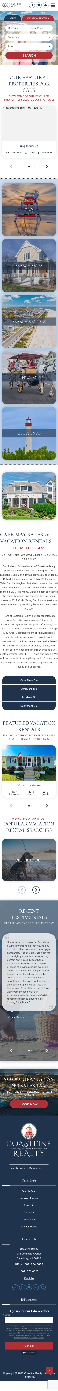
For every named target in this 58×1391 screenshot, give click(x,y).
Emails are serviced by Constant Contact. (29, 1337)
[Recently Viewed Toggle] (45, 5)
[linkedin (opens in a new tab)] (36, 1287)
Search (29, 55)
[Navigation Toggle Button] (53, 5)
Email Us (29, 1278)
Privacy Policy (29, 1226)
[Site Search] (32, 5)
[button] (47, 166)
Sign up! (29, 1345)
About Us (29, 1212)
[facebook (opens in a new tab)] (15, 1287)
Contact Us (29, 1219)
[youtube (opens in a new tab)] (29, 1287)
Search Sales (29, 1191)
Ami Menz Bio (29, 688)
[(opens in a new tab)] (29, 123)
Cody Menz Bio (29, 705)
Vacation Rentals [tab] (38, 18)
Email (7, 1315)
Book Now (29, 1104)
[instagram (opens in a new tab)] (43, 1287)
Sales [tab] (12, 18)
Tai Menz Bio (29, 697)
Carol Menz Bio (29, 680)
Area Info (29, 1205)
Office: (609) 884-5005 (29, 1264)
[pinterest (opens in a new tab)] (22, 1287)
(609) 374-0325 (29, 1271)
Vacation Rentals (29, 1198)
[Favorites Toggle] (39, 5)
